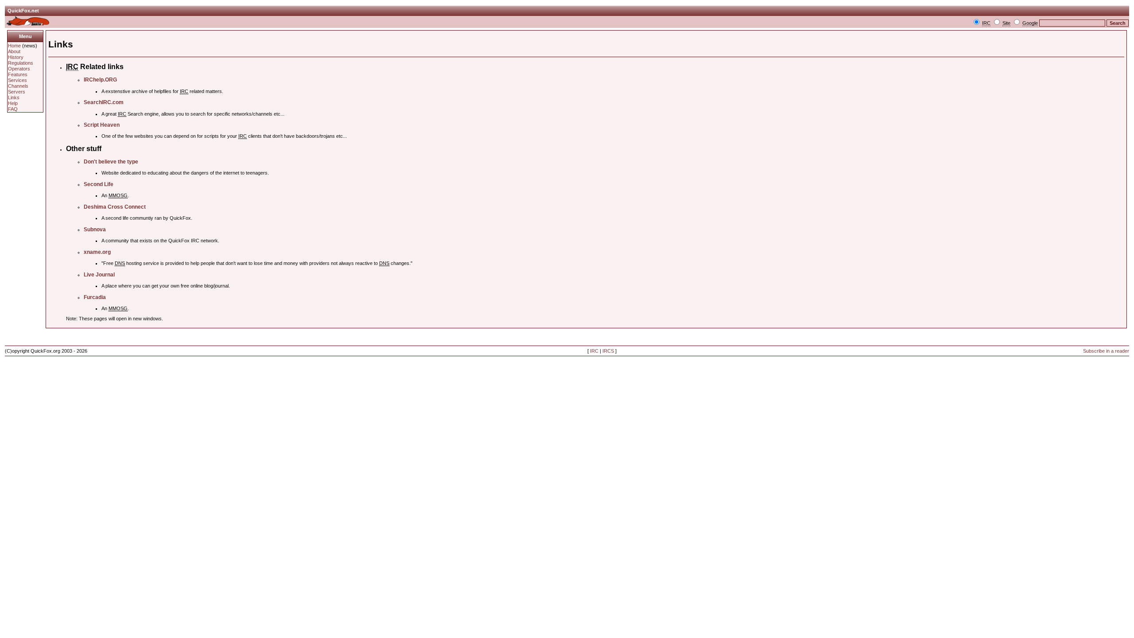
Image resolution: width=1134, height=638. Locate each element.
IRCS (608, 351)
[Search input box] (1072, 23)
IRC (986, 23)
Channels (18, 86)
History (15, 57)
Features (17, 74)
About (14, 51)
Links (13, 97)
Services (17, 80)
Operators (19, 68)
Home (14, 45)
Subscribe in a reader (1106, 351)
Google (1030, 23)
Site (1006, 23)
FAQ (13, 109)
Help (13, 103)
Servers (16, 91)
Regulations (20, 63)
